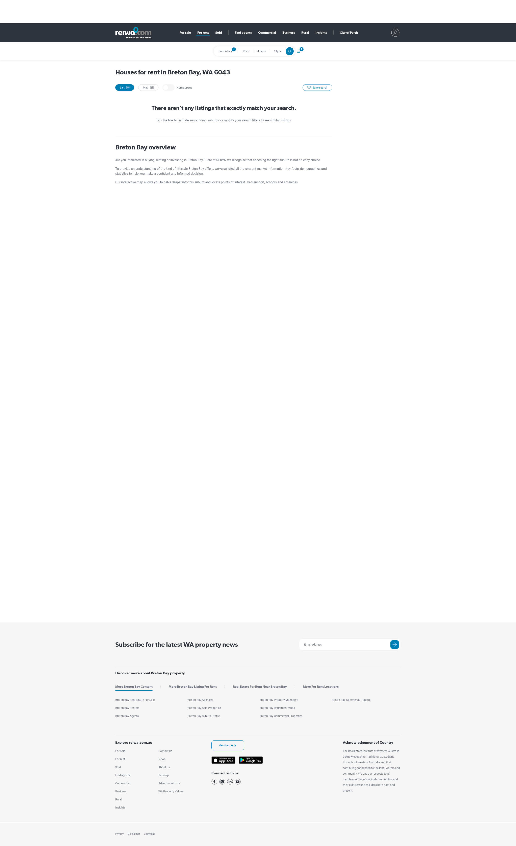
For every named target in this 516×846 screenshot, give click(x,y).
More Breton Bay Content (134, 686)
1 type (278, 51)
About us (164, 767)
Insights (321, 32)
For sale (185, 32)
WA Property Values (170, 791)
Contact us (165, 751)
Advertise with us (169, 783)
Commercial (267, 32)
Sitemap (163, 775)
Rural (305, 32)
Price (246, 51)
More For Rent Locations (321, 686)
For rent (203, 32)
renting (161, 160)
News (161, 759)
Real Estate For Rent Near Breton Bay (260, 686)
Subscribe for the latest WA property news (176, 644)
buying (150, 160)
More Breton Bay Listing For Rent (193, 686)
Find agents (243, 32)
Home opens (168, 87)
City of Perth (349, 32)
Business (288, 32)
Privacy (119, 833)
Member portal (228, 745)
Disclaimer (134, 833)
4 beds (261, 51)
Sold (218, 32)
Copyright (149, 833)
